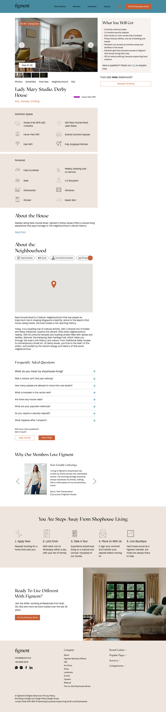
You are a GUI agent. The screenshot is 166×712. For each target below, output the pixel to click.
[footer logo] (22, 651)
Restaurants (87, 258)
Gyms (43, 258)
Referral (67, 682)
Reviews (76, 6)
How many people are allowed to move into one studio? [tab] (44, 385)
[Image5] (119, 6)
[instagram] (21, 668)
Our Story (68, 665)
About (66, 655)
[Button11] (95, 481)
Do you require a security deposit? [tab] (32, 413)
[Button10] (18, 481)
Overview (44, 82)
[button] (22, 45)
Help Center (25, 437)
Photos (18, 82)
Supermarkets (27, 258)
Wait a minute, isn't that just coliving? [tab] (34, 378)
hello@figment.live (23, 658)
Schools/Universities (64, 258)
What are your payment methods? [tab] (33, 406)
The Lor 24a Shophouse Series (77, 686)
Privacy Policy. (49, 695)
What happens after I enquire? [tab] (31, 420)
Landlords (92, 6)
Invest (67, 676)
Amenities (31, 82)
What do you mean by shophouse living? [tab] (39, 371)
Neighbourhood (60, 82)
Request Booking (125, 83)
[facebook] (26, 668)
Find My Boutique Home (138, 6)
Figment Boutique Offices (75, 658)
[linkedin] (31, 668)
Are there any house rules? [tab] (29, 399)
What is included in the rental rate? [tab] (33, 392)
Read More (20, 232)
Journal (107, 6)
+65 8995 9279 (21, 662)
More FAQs (47, 437)
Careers (67, 679)
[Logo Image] (22, 6)
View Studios (60, 6)
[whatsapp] (16, 668)
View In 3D (27, 65)
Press (66, 669)
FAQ (73, 82)
